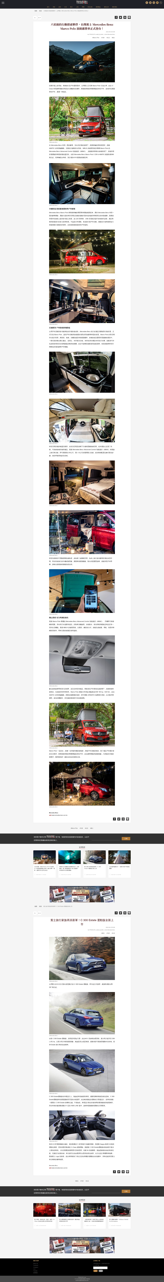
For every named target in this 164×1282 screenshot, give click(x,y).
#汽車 (102, 37)
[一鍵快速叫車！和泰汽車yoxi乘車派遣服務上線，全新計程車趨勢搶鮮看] (94, 1216)
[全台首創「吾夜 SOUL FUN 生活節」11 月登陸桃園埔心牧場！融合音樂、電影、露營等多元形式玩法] (44, 864)
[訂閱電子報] (157, 2)
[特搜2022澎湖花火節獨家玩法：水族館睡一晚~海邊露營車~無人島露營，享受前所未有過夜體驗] (69, 864)
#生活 (108, 37)
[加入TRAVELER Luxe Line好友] (154, 2)
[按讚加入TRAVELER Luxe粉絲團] (147, 2)
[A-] (35, 17)
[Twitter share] (120, 17)
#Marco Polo (95, 37)
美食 (54, 7)
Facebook (35, 1265)
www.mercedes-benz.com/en (59, 1168)
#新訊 (102, 933)
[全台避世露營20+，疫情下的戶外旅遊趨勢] (119, 864)
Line (34, 1269)
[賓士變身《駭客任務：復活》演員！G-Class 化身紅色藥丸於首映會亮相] (44, 1216)
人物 (77, 7)
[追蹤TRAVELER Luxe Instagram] (150, 2)
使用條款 (35, 1272)
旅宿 (60, 7)
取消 (101, 1271)
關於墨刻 (114, 7)
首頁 (36, 11)
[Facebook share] (116, 17)
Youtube (35, 1271)
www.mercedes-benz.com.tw (59, 815)
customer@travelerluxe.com (82, 1280)
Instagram (35, 1267)
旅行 (48, 7)
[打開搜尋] (161, 2)
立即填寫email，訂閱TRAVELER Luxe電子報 (101, 1264)
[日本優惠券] (82, 894)
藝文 (71, 7)
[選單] (3, 3)
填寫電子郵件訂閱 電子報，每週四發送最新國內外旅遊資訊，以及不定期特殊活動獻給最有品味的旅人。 (61, 838)
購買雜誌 (98, 7)
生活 (65, 7)
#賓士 (113, 37)
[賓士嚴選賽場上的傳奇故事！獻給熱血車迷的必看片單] (69, 1216)
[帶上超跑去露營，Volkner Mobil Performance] (119, 1216)
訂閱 (126, 839)
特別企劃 (90, 7)
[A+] (39, 17)
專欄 (83, 7)
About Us (35, 1263)
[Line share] (129, 17)
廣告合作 (106, 7)
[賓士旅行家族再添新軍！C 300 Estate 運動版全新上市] (94, 864)
